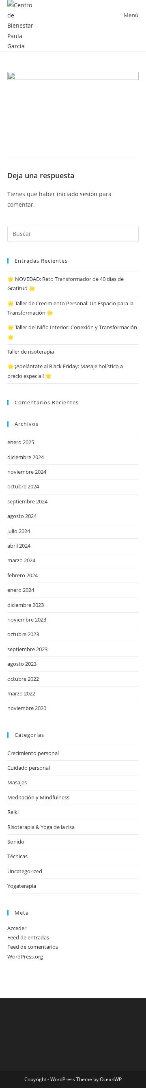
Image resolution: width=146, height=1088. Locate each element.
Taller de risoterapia (30, 351)
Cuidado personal (28, 767)
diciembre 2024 (25, 457)
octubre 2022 (23, 678)
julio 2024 (18, 531)
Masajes (17, 782)
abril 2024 (18, 545)
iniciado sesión (77, 194)
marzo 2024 (21, 560)
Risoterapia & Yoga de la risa (41, 827)
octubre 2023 (23, 634)
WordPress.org (25, 956)
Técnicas (17, 856)
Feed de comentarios (32, 946)
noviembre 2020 (26, 708)
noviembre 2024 (26, 471)
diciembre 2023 (25, 605)
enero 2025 (20, 442)
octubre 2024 (23, 486)
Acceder (16, 928)
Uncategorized (24, 871)
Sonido (15, 841)
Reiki (13, 812)
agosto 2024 (21, 516)
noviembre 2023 (26, 619)
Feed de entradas (28, 937)
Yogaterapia (21, 885)
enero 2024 (20, 590)
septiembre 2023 (27, 649)
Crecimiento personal (33, 753)
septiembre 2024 (27, 501)
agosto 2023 (21, 663)
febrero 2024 (22, 575)
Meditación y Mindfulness (38, 797)
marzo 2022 (21, 693)
